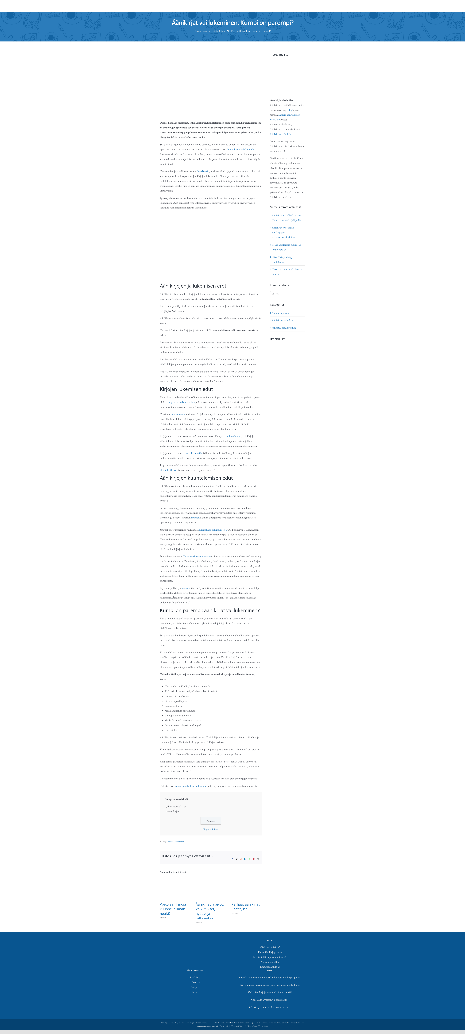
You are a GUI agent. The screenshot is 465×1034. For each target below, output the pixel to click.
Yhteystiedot (263, 1026)
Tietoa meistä (225, 1026)
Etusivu (198, 31)
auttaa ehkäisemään (191, 453)
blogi (290, 109)
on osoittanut (178, 414)
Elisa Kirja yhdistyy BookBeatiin (269, 999)
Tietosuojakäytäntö (238, 1026)
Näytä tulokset (210, 829)
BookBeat (195, 977)
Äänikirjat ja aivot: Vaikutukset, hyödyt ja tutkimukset (210, 911)
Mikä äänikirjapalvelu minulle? (269, 957)
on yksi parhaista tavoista (181, 402)
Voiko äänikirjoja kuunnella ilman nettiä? (173, 909)
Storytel (195, 987)
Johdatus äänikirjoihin (214, 31)
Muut (195, 992)
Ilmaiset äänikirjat (270, 966)
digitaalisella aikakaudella (240, 149)
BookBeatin (203, 171)
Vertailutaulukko (270, 961)
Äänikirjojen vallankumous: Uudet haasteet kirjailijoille (270, 977)
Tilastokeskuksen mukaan (197, 556)
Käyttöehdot (252, 1026)
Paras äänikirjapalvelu (270, 952)
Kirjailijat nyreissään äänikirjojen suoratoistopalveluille (283, 232)
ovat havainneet (232, 436)
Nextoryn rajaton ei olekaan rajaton (270, 1007)
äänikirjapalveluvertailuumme (191, 785)
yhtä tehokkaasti (168, 470)
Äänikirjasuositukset (283, 320)
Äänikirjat (173, 811)
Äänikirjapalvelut (281, 312)
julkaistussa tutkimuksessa (213, 529)
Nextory (195, 982)
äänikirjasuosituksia (280, 134)
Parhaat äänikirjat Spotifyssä (246, 906)
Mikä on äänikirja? (270, 947)
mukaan (195, 517)
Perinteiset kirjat (177, 806)
